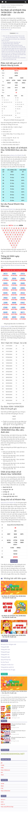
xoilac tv (3, 804)
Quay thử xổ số (8, 502)
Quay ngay (14, 561)
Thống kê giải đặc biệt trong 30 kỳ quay (12, 45)
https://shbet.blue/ (5, 790)
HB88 (2, 767)
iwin (2, 772)
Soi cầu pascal (8, 209)
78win (2, 774)
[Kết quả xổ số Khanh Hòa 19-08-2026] (6, 737)
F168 (2, 788)
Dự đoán (8, 5)
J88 (1, 763)
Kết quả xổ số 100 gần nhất (8, 644)
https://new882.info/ (19, 812)
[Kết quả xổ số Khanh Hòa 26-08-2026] (6, 724)
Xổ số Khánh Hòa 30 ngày (8, 670)
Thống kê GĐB (5, 647)
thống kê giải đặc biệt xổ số (12, 265)
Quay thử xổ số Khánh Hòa (9, 59)
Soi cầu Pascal (5, 662)
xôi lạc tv (3, 799)
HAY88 (2, 783)
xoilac (2, 802)
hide (17, 33)
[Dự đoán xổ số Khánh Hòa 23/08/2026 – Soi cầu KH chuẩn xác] (14, 621)
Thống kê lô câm (5, 649)
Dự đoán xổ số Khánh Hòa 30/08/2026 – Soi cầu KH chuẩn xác (14, 597)
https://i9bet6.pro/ (5, 770)
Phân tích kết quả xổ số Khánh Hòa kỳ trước (13, 36)
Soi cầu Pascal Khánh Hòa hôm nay (11, 42)
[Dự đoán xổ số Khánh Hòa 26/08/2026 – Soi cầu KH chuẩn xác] (14, 601)
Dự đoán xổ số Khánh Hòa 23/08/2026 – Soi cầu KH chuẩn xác (14, 636)
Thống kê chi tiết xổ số (7, 664)
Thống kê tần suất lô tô (7, 667)
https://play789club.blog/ (7, 806)
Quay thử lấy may (6, 659)
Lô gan (6, 326)
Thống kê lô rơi (5, 654)
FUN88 (2, 765)
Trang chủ (3, 5)
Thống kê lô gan (5, 652)
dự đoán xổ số (16, 155)
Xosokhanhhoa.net (6, 29)
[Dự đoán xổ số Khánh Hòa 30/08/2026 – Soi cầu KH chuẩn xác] (14, 582)
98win (2, 786)
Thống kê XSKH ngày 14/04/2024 (10, 43)
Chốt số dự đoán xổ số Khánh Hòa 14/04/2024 (14, 57)
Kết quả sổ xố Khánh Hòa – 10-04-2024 (14, 37)
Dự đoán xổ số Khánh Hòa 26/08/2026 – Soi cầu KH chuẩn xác (14, 616)
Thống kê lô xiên (5, 657)
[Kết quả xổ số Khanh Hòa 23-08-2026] (6, 731)
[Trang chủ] (2, 1)
